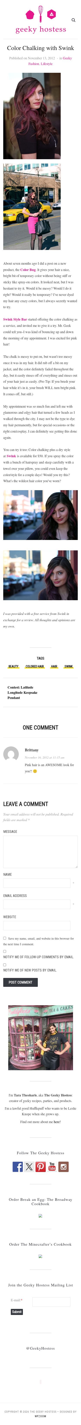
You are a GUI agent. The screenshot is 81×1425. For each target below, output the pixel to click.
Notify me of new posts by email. (30, 970)
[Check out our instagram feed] (63, 1167)
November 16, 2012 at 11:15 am (44, 757)
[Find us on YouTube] (52, 1167)
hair (54, 666)
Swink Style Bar (15, 319)
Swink (11, 455)
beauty (13, 666)
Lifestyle (46, 63)
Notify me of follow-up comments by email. (38, 957)
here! (57, 1121)
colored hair (35, 666)
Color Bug (28, 269)
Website (9, 917)
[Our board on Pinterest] (40, 1167)
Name (7, 874)
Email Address (15, 896)
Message (10, 832)
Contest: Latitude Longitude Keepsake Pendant (22, 692)
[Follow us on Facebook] (18, 1167)
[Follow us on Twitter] (29, 1167)
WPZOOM (40, 1416)
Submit (17, 1312)
